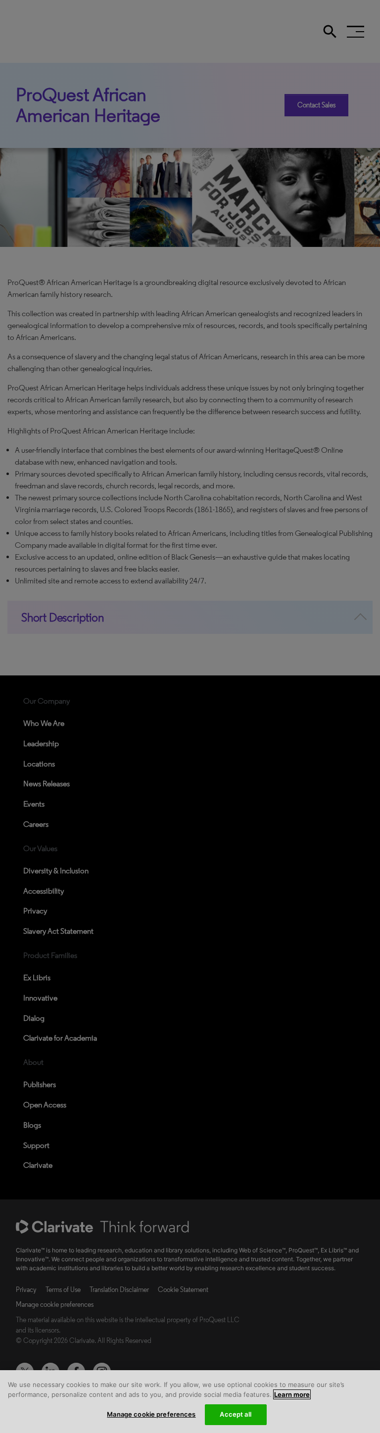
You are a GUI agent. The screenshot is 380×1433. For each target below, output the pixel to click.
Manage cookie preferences (151, 1414)
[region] (190, 1401)
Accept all (235, 1414)
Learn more (292, 1394)
